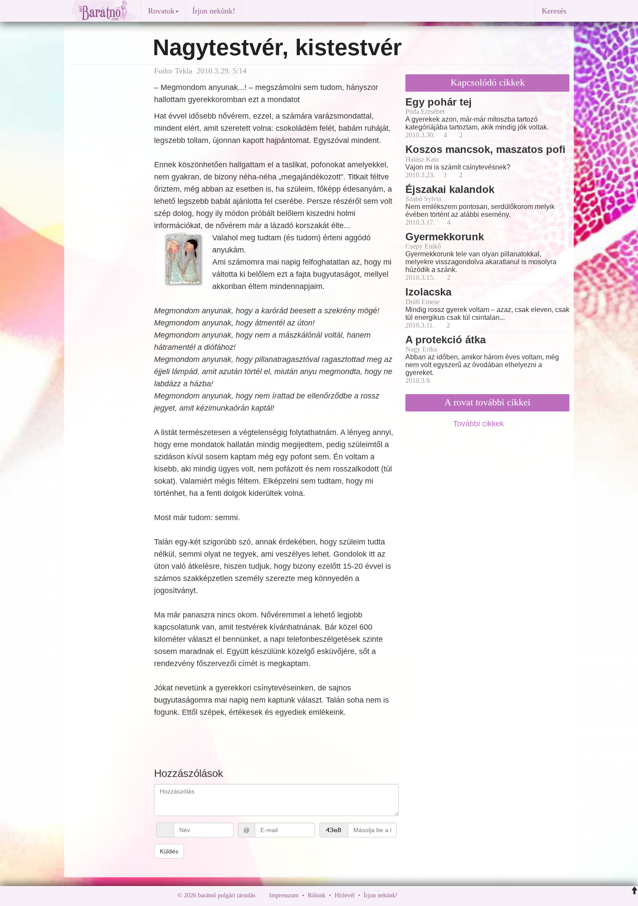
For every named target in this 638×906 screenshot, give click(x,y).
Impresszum (284, 895)
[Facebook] (406, 895)
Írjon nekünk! (213, 11)
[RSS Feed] (447, 895)
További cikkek (479, 423)
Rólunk (317, 895)
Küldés (169, 851)
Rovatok (161, 11)
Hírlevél (345, 895)
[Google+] (420, 895)
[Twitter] (434, 895)
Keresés (554, 11)
